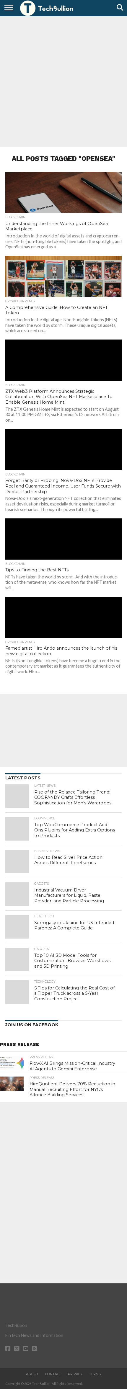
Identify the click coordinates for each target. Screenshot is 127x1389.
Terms (95, 1374)
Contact (53, 1374)
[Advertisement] (63, 81)
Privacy (75, 1374)
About (32, 1374)
